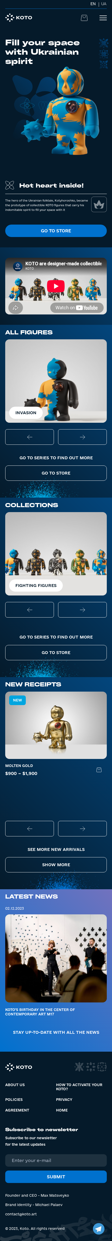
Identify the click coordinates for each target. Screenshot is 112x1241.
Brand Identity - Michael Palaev (34, 1205)
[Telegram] (98, 1229)
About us (15, 1085)
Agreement (17, 1110)
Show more (56, 864)
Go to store (56, 230)
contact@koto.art (21, 1214)
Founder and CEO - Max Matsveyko (37, 1195)
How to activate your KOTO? (79, 1087)
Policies (14, 1099)
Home (62, 1110)
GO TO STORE (56, 473)
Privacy (64, 1099)
